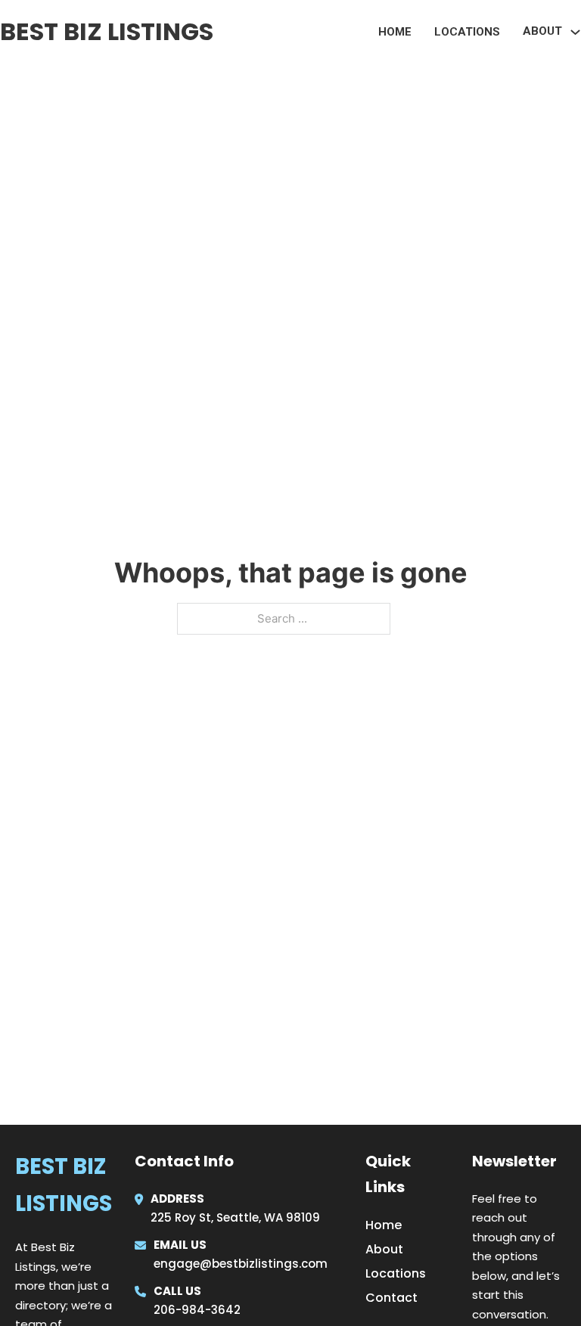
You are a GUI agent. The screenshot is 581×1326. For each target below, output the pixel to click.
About (384, 1249)
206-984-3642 (197, 1310)
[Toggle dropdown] (575, 32)
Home (395, 32)
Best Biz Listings (106, 31)
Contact (391, 1297)
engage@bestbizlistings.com (241, 1264)
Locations (467, 32)
